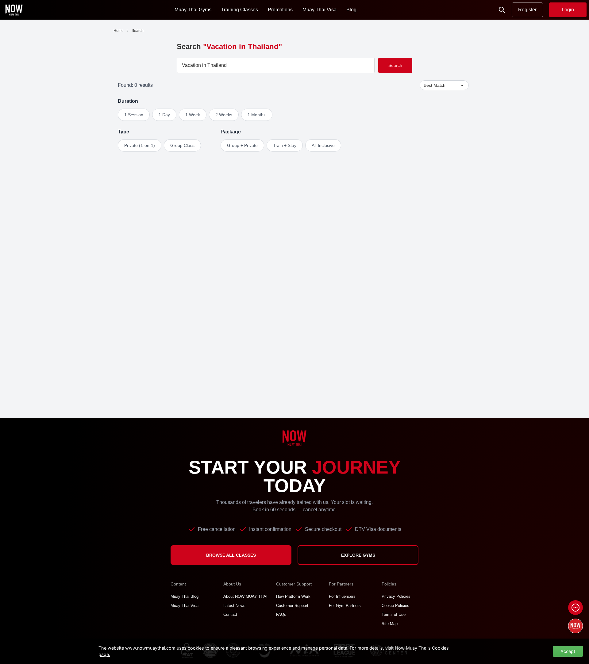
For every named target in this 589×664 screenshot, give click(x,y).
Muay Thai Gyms (193, 9)
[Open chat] (575, 607)
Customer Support (292, 605)
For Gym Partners (345, 605)
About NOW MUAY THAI (245, 596)
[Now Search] (502, 9)
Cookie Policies (395, 605)
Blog (351, 9)
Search (395, 65)
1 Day (164, 114)
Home (119, 31)
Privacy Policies (396, 596)
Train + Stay (284, 145)
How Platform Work (293, 596)
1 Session (133, 114)
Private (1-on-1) (139, 145)
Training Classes (239, 9)
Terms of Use (394, 614)
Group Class (182, 145)
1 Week (192, 114)
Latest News (234, 605)
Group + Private (242, 145)
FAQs (281, 614)
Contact (230, 614)
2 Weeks (223, 114)
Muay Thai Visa (319, 9)
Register (527, 9)
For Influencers (342, 596)
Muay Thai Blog (184, 596)
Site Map (390, 623)
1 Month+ (257, 114)
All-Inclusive (323, 145)
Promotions (280, 9)
